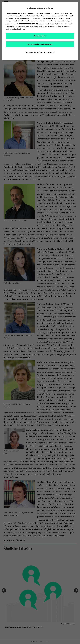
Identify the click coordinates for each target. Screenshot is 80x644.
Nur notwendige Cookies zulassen (40, 44)
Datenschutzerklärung (28, 24)
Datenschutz (38, 52)
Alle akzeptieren (40, 36)
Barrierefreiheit (49, 52)
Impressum (29, 52)
